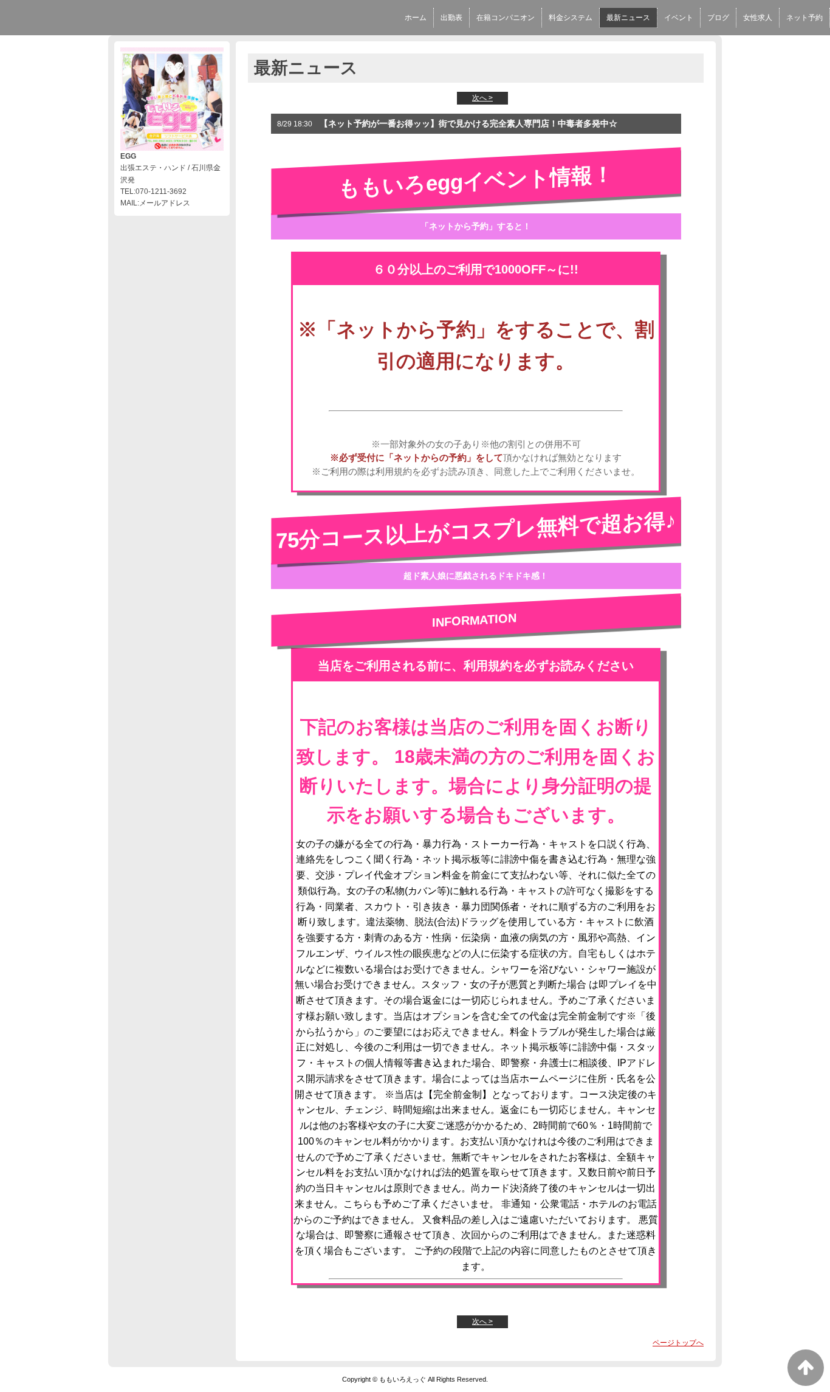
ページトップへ (678, 1343)
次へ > (482, 98)
